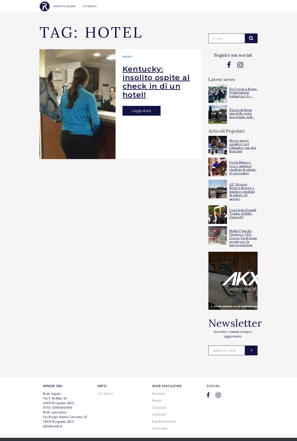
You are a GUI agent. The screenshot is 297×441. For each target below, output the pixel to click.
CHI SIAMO (89, 6)
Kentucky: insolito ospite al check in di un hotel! (156, 81)
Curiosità (159, 407)
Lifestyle (159, 414)
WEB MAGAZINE (64, 6)
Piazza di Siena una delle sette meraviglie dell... (241, 113)
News (127, 56)
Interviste (160, 428)
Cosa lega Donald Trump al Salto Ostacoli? (242, 213)
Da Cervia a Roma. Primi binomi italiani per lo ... (243, 92)
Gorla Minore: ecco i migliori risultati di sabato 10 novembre (242, 167)
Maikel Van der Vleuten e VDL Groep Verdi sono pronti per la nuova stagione (243, 238)
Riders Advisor (44, 6)
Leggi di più (141, 111)
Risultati (158, 394)
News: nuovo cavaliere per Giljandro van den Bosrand (242, 145)
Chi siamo (105, 394)
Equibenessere (164, 421)
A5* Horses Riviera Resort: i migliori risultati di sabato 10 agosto (242, 191)
